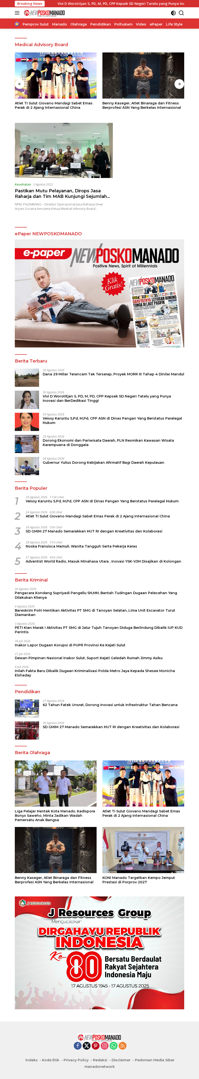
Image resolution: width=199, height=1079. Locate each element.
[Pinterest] (96, 1046)
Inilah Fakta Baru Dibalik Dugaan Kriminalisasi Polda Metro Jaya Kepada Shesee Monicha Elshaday (95, 673)
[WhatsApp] (113, 1046)
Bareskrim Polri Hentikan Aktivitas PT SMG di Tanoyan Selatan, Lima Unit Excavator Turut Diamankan (95, 612)
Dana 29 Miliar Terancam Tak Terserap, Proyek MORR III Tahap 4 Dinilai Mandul (113, 374)
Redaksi (100, 1060)
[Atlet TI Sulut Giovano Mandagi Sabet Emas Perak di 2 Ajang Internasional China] (143, 783)
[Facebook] (78, 1046)
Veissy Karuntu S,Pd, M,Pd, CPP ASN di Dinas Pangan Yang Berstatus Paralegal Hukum (112, 420)
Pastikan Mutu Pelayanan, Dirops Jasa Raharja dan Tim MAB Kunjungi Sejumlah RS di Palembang (61, 196)
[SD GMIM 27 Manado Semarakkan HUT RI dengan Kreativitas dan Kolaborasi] (27, 730)
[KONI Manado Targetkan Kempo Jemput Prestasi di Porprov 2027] (143, 75)
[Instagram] (104, 1046)
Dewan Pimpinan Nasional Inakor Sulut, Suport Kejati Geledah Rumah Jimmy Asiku (89, 658)
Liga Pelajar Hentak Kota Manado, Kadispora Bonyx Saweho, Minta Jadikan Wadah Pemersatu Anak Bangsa (55, 815)
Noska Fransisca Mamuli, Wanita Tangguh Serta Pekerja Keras (81, 546)
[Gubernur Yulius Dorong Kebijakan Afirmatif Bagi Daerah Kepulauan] (27, 466)
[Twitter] (87, 1046)
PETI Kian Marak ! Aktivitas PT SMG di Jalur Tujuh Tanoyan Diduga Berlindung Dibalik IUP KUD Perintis (98, 629)
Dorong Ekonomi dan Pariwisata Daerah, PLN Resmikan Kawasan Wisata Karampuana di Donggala (108, 442)
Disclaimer (121, 1060)
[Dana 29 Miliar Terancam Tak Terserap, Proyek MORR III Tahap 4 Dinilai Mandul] (27, 378)
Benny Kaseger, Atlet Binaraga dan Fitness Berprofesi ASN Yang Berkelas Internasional (54, 105)
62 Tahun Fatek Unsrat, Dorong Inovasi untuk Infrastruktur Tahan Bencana (110, 705)
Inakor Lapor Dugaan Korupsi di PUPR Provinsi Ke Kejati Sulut (70, 645)
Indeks (31, 1060)
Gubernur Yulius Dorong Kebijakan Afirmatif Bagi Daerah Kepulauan (103, 462)
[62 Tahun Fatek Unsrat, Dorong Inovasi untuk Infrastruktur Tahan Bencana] (27, 708)
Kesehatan (23, 184)
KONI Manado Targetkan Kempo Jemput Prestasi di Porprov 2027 (138, 105)
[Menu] (18, 13)
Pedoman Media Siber (154, 1060)
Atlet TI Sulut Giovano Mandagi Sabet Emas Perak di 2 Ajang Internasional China (98, 516)
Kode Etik (50, 1060)
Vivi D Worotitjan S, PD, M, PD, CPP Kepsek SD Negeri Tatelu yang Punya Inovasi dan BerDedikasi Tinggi (103, 3)
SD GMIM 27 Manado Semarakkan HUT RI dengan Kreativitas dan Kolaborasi (94, 531)
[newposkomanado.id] (44, 13)
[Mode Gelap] (173, 13)
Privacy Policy (76, 1060)
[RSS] (122, 1046)
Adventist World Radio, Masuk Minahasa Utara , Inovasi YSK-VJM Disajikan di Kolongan (103, 561)
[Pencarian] (181, 13)
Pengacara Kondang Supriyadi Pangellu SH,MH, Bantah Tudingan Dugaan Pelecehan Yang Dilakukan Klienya (96, 595)
